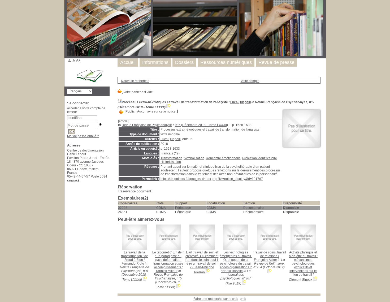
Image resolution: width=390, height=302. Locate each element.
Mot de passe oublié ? (83, 136)
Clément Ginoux (300, 280)
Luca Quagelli (240, 102)
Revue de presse (276, 62)
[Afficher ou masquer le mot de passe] (100, 124)
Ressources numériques (226, 62)
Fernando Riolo (133, 263)
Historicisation (171, 162)
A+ (78, 60)
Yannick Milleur (166, 271)
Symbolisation (194, 158)
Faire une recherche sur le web (215, 299)
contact (73, 180)
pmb (243, 299)
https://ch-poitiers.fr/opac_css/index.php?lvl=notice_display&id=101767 (212, 179)
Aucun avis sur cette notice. (156, 111)
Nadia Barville (232, 271)
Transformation (171, 158)
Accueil (128, 62)
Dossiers (184, 62)
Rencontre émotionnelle (223, 158)
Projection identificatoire (259, 158)
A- (69, 60)
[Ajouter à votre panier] (121, 112)
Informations (155, 62)
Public (130, 111)
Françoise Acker (265, 260)
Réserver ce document (134, 191)
